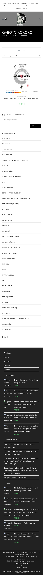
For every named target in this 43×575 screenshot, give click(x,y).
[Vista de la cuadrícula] (19, 50)
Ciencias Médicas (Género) (11, 176)
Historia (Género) (8, 242)
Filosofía (5, 226)
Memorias (5, 264)
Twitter (6, 357)
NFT (3, 280)
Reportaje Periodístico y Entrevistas (15, 319)
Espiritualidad (7, 220)
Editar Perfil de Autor (21, 563)
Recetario (5, 313)
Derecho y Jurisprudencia (11, 193)
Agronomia (6, 144)
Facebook (7, 353)
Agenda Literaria (21, 8)
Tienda (20, 6)
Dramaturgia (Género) (10, 204)
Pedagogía (6, 291)
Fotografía (6, 231)
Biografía (5, 166)
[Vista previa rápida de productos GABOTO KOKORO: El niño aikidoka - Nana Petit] (40, 65)
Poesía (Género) (7, 297)
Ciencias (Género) (8, 171)
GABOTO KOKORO (21, 36)
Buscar (35, 126)
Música (4, 270)
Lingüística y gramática (11, 248)
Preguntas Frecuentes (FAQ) (29, 3)
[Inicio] (3, 36)
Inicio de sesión (12, 561)
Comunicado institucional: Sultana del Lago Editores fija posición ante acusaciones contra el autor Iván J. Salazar (21, 470)
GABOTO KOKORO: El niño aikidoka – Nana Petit (22, 98)
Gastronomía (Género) (10, 237)
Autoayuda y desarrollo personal (15, 160)
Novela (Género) (8, 286)
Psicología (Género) (9, 308)
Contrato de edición (10, 6)
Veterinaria (6, 330)
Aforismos (6, 138)
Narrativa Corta (8, 275)
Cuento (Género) (8, 187)
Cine (3, 182)
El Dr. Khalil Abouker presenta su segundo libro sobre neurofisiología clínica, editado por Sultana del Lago (21, 461)
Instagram (7, 361)
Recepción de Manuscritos (11, 3)
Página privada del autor (26, 561)
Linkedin (7, 370)
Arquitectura (7, 149)
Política (5, 302)
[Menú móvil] (37, 19)
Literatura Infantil (9, 253)
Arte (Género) (7, 155)
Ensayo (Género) (21, 96)
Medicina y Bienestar (9, 259)
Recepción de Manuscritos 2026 (15, 478)
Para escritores (30, 6)
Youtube (7, 365)
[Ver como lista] (24, 50)
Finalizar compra (30, 557)
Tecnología (6, 324)
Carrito (12, 557)
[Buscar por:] (39, 19)
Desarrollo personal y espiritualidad (16, 198)
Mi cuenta (20, 557)
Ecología (5, 209)
